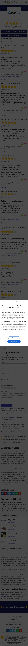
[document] (14, 323)
